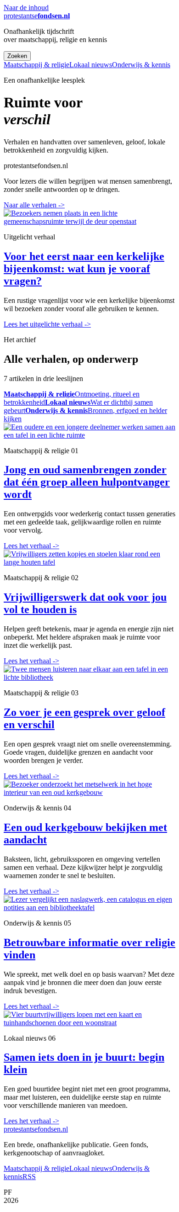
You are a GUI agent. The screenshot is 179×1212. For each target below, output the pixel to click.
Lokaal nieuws (90, 65)
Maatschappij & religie (36, 65)
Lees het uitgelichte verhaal (47, 324)
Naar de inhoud (26, 7)
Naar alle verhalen (34, 205)
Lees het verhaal (31, 546)
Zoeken (17, 56)
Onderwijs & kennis (141, 65)
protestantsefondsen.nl (36, 1129)
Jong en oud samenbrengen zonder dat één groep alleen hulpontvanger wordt (87, 482)
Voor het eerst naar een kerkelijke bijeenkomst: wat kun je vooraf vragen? (84, 268)
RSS (29, 1176)
